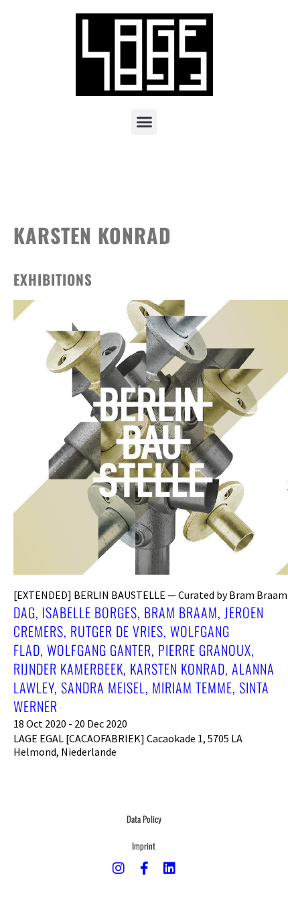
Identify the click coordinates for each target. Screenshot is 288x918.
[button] (144, 122)
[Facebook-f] (144, 868)
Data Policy (144, 818)
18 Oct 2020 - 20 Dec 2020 (70, 723)
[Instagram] (118, 868)
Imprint (143, 845)
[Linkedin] (169, 868)
